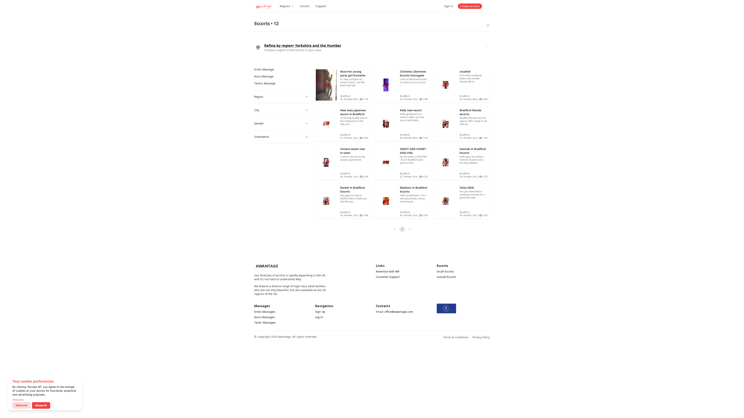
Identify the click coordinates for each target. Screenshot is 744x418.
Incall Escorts (445, 271)
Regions (285, 6)
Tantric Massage (265, 83)
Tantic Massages (265, 322)
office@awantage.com (399, 312)
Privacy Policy (481, 337)
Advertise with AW (387, 271)
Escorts (304, 6)
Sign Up (320, 312)
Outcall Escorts (446, 277)
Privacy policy (18, 399)
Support (321, 6)
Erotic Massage (264, 69)
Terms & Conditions (456, 337)
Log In (319, 317)
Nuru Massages (264, 317)
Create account (470, 6)
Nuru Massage (263, 76)
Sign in (448, 6)
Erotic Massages (264, 312)
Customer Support (388, 277)
